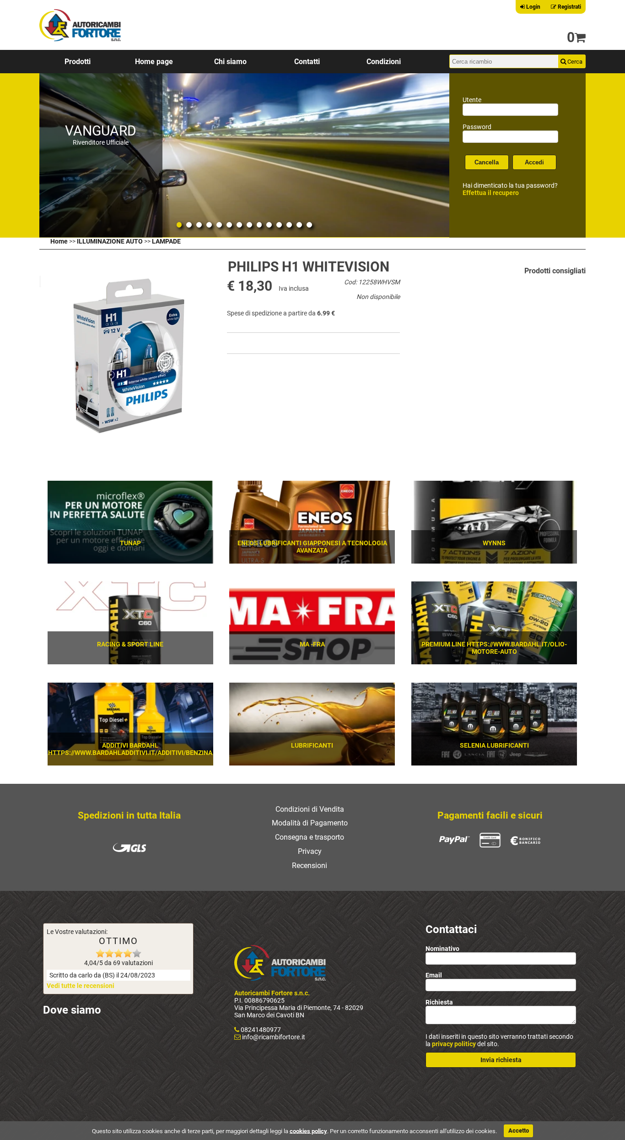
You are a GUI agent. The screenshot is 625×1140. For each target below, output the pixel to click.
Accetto (518, 1130)
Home (59, 241)
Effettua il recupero (491, 192)
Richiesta (439, 1002)
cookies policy (308, 1130)
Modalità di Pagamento (310, 823)
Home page (154, 61)
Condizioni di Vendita (309, 809)
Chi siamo (230, 61)
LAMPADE (166, 241)
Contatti (307, 61)
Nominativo (442, 948)
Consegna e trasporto (309, 837)
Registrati (568, 7)
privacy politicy (454, 1044)
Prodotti (78, 61)
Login (532, 7)
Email (434, 975)
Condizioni (383, 61)
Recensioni (309, 865)
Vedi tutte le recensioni (80, 985)
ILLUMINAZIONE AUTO (110, 241)
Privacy (310, 851)
